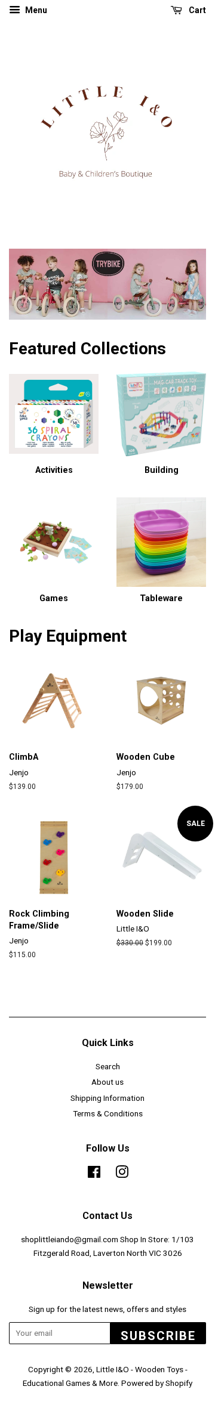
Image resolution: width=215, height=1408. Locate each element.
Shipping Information (107, 1098)
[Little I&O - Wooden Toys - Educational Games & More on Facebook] (94, 1174)
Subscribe (158, 1336)
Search (108, 1066)
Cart (196, 10)
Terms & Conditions (108, 1113)
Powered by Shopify (156, 1383)
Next (180, 284)
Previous (34, 284)
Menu (35, 10)
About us (107, 1082)
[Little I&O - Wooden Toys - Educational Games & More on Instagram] (121, 1174)
